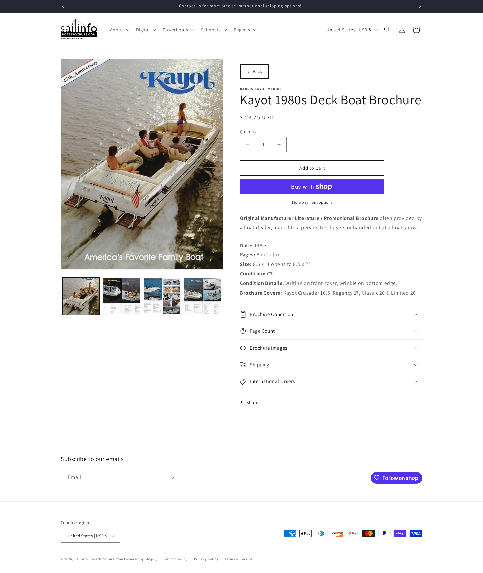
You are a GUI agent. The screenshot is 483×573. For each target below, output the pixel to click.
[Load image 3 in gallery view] (162, 296)
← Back (254, 71)
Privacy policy (206, 559)
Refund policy (176, 559)
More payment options (312, 202)
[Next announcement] (420, 6)
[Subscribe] (171, 477)
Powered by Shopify (141, 559)
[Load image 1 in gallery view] (81, 296)
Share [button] (252, 402)
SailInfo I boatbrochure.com (98, 559)
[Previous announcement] (63, 6)
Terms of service (238, 559)
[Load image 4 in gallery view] (202, 296)
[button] (119, 30)
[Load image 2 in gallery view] (121, 296)
